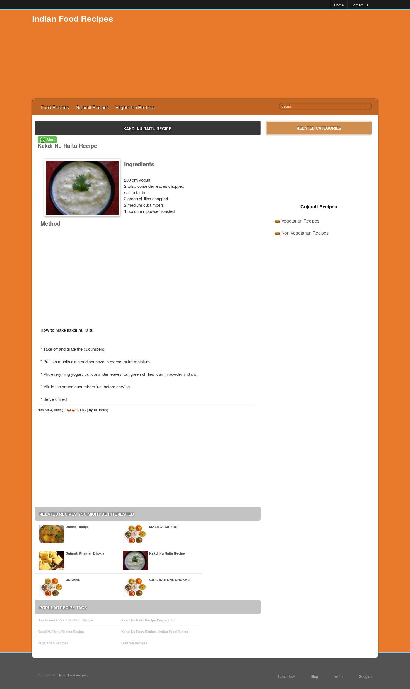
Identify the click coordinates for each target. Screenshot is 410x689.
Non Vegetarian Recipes (305, 233)
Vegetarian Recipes (135, 107)
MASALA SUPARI (163, 526)
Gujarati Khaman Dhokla (85, 553)
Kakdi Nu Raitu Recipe (167, 553)
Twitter (338, 676)
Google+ (365, 676)
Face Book (287, 676)
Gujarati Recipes (92, 107)
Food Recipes (55, 107)
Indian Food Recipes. (73, 675)
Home (339, 5)
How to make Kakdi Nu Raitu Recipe (65, 620)
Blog (314, 676)
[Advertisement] (276, 54)
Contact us (359, 5)
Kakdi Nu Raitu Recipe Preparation (148, 620)
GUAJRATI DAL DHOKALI (169, 579)
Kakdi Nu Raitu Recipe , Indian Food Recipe (154, 631)
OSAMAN (73, 579)
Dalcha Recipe (77, 526)
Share (51, 139)
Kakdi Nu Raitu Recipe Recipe (61, 631)
